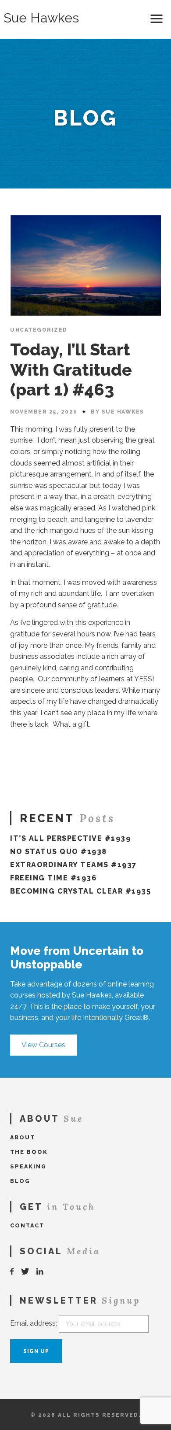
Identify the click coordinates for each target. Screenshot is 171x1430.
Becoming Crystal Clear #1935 (80, 891)
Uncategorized (39, 330)
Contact (27, 1225)
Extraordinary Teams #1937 (73, 865)
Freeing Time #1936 (53, 878)
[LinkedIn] (40, 1271)
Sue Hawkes (41, 18)
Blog (20, 1181)
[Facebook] (12, 1271)
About (22, 1137)
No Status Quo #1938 (58, 851)
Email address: (33, 1323)
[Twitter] (25, 1271)
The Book (29, 1152)
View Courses (43, 1045)
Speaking (28, 1166)
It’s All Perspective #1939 (70, 838)
